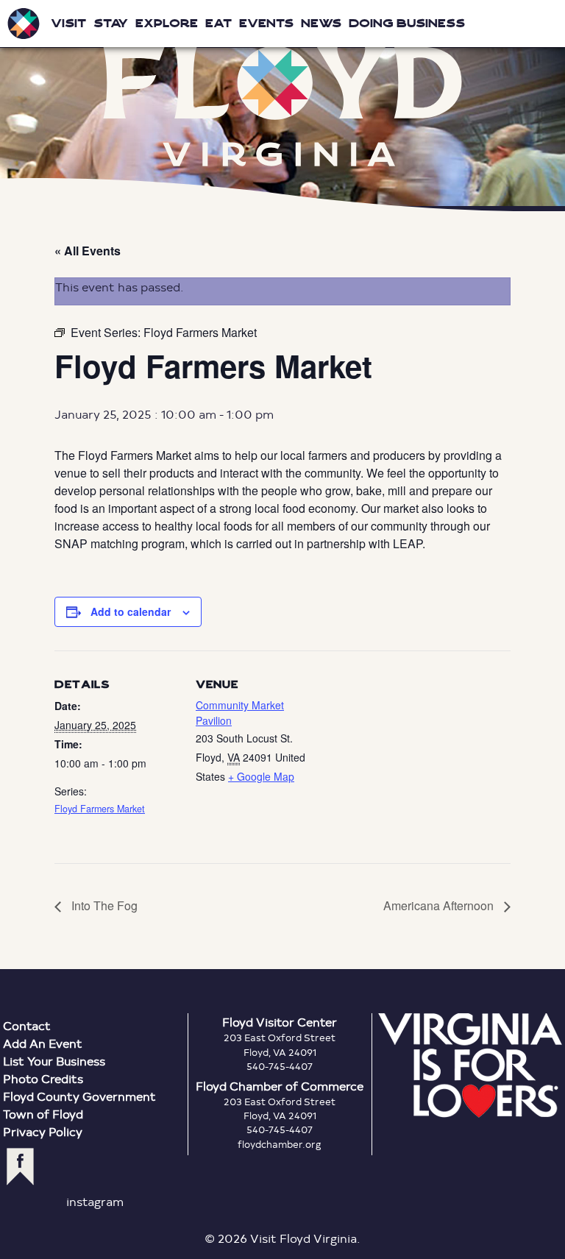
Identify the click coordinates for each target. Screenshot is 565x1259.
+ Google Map (261, 776)
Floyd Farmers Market (99, 808)
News (321, 23)
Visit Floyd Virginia (23, 23)
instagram (95, 1201)
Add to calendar (130, 611)
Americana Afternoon (440, 905)
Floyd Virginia (282, 105)
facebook (20, 1167)
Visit (68, 23)
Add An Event (42, 1043)
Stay (110, 23)
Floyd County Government (79, 1096)
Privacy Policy (42, 1131)
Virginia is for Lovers (470, 1065)
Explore (166, 23)
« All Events (87, 250)
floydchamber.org (279, 1144)
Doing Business (407, 23)
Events (266, 23)
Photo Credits (43, 1078)
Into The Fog (103, 905)
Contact (27, 1025)
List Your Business (54, 1060)
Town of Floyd (43, 1113)
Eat (218, 23)
